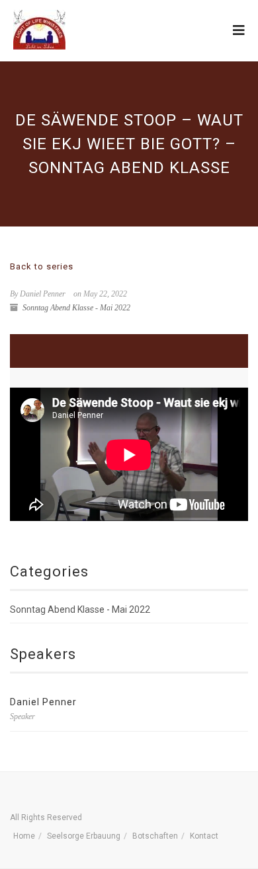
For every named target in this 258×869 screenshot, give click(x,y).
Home (24, 836)
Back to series (41, 266)
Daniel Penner (43, 702)
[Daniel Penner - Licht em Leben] (39, 30)
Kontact (204, 836)
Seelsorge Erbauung (83, 836)
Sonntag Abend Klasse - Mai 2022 (76, 307)
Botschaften (155, 836)
